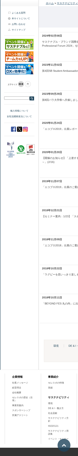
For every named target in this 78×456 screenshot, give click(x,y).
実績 (50, 387)
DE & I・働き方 (56, 408)
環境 (56, 345)
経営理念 (16, 387)
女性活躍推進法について (19, 116)
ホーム (50, 3)
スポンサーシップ (21, 410)
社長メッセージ (20, 382)
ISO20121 (53, 426)
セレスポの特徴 (56, 382)
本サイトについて (21, 18)
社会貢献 (52, 413)
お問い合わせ (18, 24)
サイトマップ (18, 29)
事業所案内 (17, 405)
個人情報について (19, 110)
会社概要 (16, 392)
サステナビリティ (67, 3)
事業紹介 (53, 376)
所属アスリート (20, 415)
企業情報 (17, 376)
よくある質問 (18, 13)
